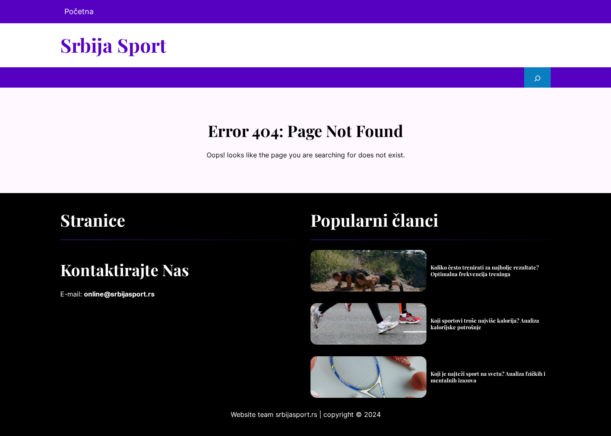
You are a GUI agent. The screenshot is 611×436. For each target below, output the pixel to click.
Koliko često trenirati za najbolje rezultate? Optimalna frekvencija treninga (485, 270)
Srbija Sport (113, 45)
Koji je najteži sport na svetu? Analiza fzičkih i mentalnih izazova (488, 376)
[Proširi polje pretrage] (537, 77)
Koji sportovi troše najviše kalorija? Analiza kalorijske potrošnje (485, 323)
